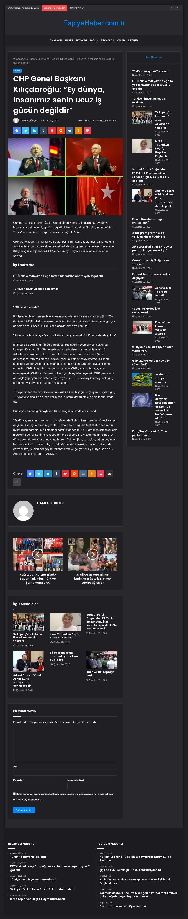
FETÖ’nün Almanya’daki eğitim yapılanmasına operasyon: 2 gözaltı (58, 276)
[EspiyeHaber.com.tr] (94, 23)
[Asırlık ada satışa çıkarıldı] (142, 379)
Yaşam (121, 40)
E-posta (18, 780)
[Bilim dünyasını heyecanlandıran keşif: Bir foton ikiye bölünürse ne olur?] (142, 400)
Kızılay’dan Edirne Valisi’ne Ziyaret (162, 328)
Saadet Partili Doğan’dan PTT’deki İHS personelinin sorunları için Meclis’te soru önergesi (101, 621)
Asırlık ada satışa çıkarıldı (162, 378)
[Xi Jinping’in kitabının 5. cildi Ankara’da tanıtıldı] (28, 622)
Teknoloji (107, 40)
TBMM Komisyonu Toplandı (150, 71)
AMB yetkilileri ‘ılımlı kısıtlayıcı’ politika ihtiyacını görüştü (152, 248)
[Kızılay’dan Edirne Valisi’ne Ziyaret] (142, 327)
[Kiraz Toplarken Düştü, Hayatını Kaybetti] (65, 622)
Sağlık (94, 40)
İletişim (133, 40)
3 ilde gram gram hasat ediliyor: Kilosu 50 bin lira (64, 656)
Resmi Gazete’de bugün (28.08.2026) (148, 221)
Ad (15, 766)
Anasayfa (56, 40)
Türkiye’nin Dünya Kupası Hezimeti (88, 7)
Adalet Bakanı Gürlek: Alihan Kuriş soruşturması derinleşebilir (27, 680)
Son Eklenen (153, 57)
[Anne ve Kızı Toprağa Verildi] (102, 660)
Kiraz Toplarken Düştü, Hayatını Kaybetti (65, 635)
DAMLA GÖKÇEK (29, 120)
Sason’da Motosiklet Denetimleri (146, 310)
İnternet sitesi (75, 780)
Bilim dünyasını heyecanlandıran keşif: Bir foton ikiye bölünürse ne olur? (165, 406)
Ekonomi (81, 40)
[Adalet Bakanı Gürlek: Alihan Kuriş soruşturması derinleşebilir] (28, 661)
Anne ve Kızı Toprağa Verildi (100, 673)
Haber (69, 40)
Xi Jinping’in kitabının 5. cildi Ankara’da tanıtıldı (27, 637)
